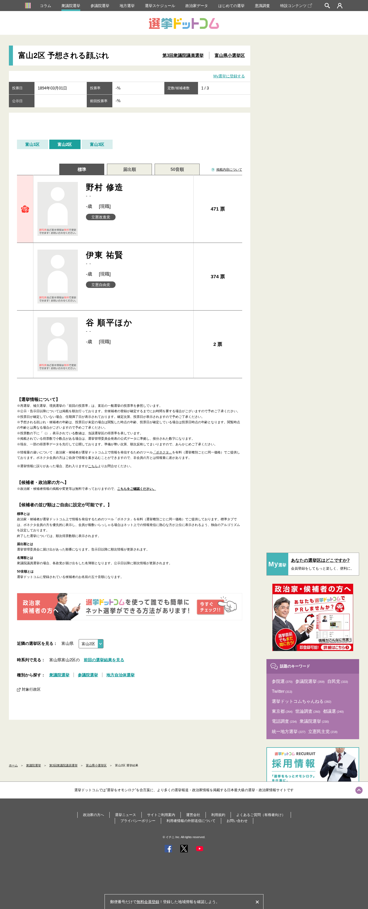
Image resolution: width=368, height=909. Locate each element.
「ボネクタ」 (162, 452)
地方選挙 (127, 6)
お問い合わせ (237, 821)
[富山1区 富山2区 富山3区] (91, 643)
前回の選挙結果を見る (104, 659)
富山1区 (32, 144)
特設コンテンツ (293, 6)
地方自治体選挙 (120, 675)
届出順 (129, 169)
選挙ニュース (125, 815)
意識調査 (262, 6)
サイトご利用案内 (161, 815)
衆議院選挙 (70, 6)
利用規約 (218, 815)
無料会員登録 (148, 902)
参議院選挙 (100, 6)
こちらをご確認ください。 (136, 489)
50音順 (177, 169)
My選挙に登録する (229, 76)
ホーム (13, 765)
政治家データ (196, 6)
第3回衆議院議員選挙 (183, 55)
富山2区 (65, 144)
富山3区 (97, 144)
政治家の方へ (93, 815)
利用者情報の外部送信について (191, 821)
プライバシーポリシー (137, 821)
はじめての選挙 (231, 6)
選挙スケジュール (160, 6)
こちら (93, 466)
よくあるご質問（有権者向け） (260, 815)
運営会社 (193, 815)
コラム (45, 6)
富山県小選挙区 (230, 55)
